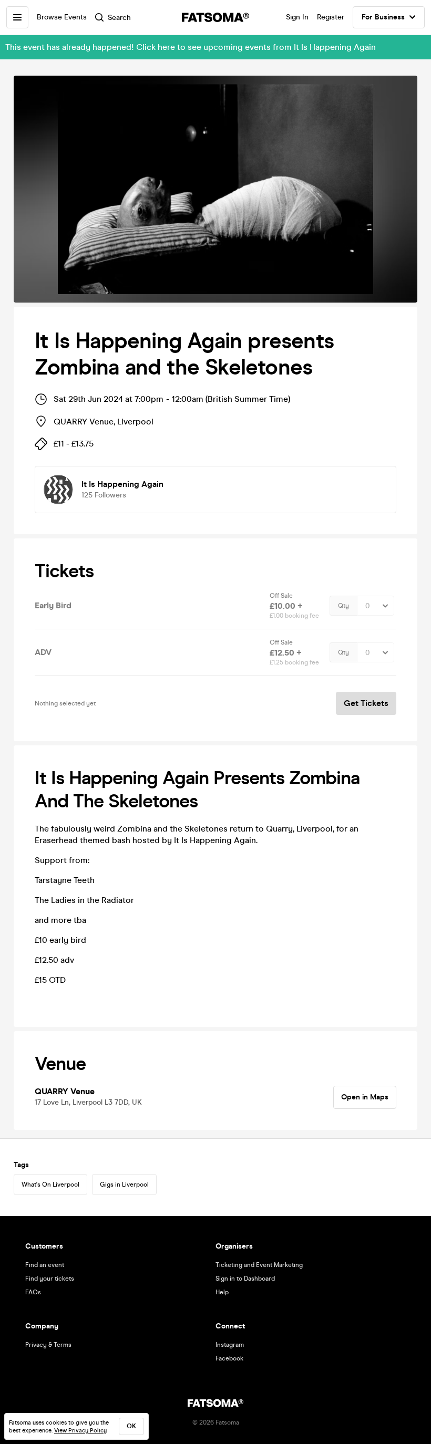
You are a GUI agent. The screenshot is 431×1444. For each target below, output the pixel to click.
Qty (343, 605)
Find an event (44, 1265)
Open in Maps (364, 1097)
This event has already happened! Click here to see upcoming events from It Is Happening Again (190, 47)
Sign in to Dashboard (245, 1278)
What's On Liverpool (50, 1184)
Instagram (230, 1344)
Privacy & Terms (48, 1344)
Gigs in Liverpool (124, 1184)
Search (119, 17)
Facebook (229, 1358)
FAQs (33, 1292)
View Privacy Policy (80, 1430)
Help (222, 1292)
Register (330, 17)
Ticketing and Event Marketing (259, 1265)
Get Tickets (366, 703)
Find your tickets (49, 1278)
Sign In (297, 17)
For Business (383, 17)
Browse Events (62, 17)
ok (131, 1426)
